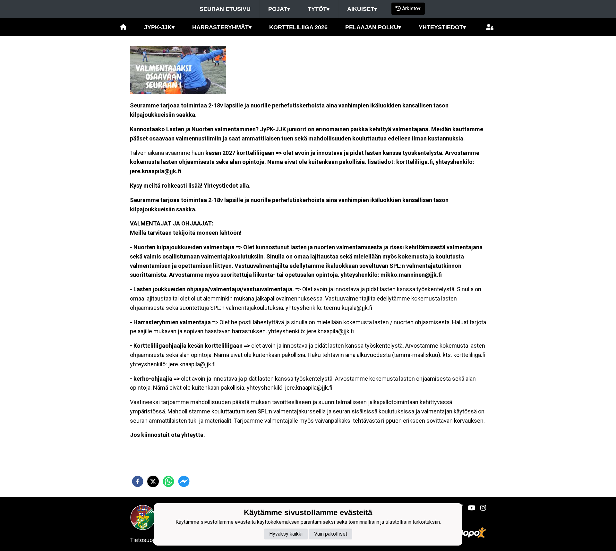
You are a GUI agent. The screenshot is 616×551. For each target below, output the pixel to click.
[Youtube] (469, 508)
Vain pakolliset (330, 533)
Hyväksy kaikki (286, 533)
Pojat (279, 9)
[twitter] (153, 481)
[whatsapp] (168, 481)
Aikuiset (362, 9)
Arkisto (411, 8)
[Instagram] (480, 508)
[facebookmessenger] (184, 481)
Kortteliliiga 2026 (298, 27)
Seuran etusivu (225, 9)
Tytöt (318, 9)
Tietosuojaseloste (153, 540)
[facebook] (137, 481)
